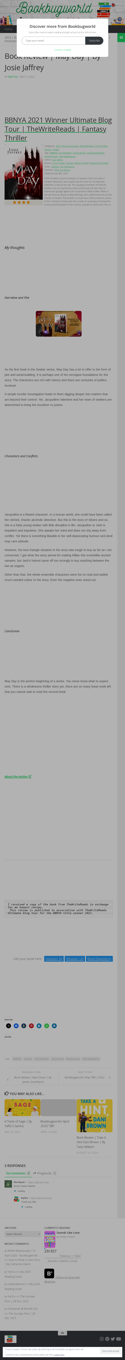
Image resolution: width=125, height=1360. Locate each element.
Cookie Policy (59, 1354)
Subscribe (94, 40)
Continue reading (62, 49)
